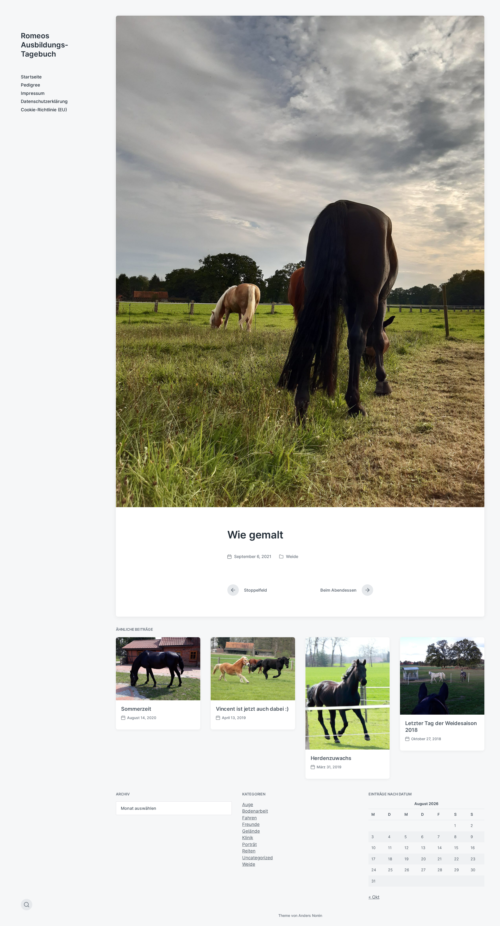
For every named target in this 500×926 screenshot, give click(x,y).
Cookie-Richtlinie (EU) (44, 109)
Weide (292, 556)
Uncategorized (257, 857)
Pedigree (30, 85)
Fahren (249, 817)
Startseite (31, 76)
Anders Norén (310, 915)
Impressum (33, 93)
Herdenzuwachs (331, 758)
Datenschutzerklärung (44, 101)
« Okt (373, 897)
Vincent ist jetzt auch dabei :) (252, 709)
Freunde (251, 824)
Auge (247, 804)
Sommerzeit (136, 709)
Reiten (248, 851)
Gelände (251, 831)
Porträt (249, 844)
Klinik (247, 837)
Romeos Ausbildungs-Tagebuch (44, 44)
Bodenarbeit (255, 811)
